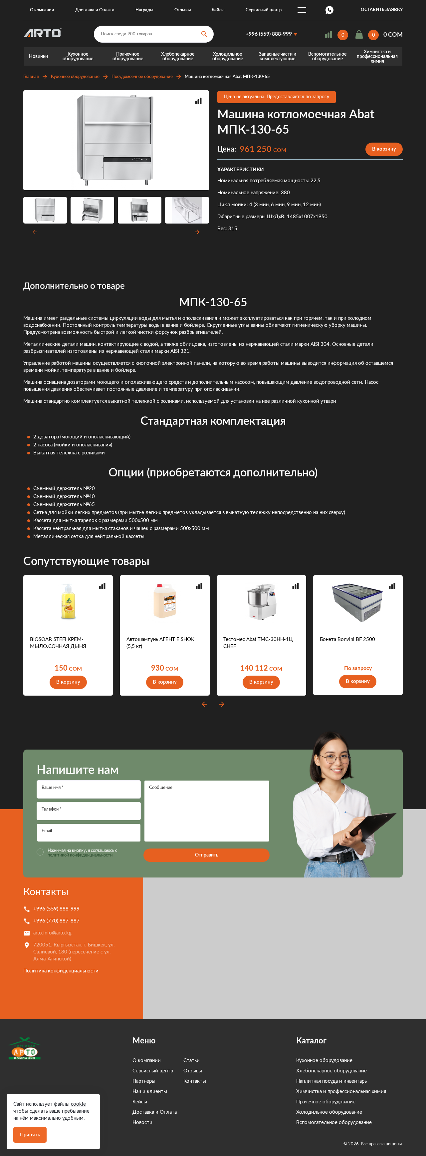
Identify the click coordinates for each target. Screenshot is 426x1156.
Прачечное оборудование (127, 56)
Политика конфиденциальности (61, 970)
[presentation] (34, 232)
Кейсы (218, 10)
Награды (144, 10)
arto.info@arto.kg (52, 932)
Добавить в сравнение (198, 101)
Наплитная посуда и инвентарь (331, 1081)
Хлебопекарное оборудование (177, 56)
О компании (42, 10)
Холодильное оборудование (227, 56)
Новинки (38, 56)
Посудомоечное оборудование (142, 77)
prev (204, 704)
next (221, 704)
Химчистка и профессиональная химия (377, 57)
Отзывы (182, 10)
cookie (78, 1104)
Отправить (206, 855)
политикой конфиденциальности (80, 855)
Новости (142, 1122)
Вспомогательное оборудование (327, 56)
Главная (31, 77)
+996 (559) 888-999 (269, 34)
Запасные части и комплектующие (277, 56)
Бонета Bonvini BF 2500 (347, 639)
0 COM (393, 35)
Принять (30, 1134)
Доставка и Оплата (94, 10)
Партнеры (143, 1081)
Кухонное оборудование (78, 56)
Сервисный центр (264, 10)
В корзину (384, 149)
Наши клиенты (149, 1091)
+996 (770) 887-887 (56, 920)
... (302, 10)
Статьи (191, 1060)
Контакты (46, 892)
